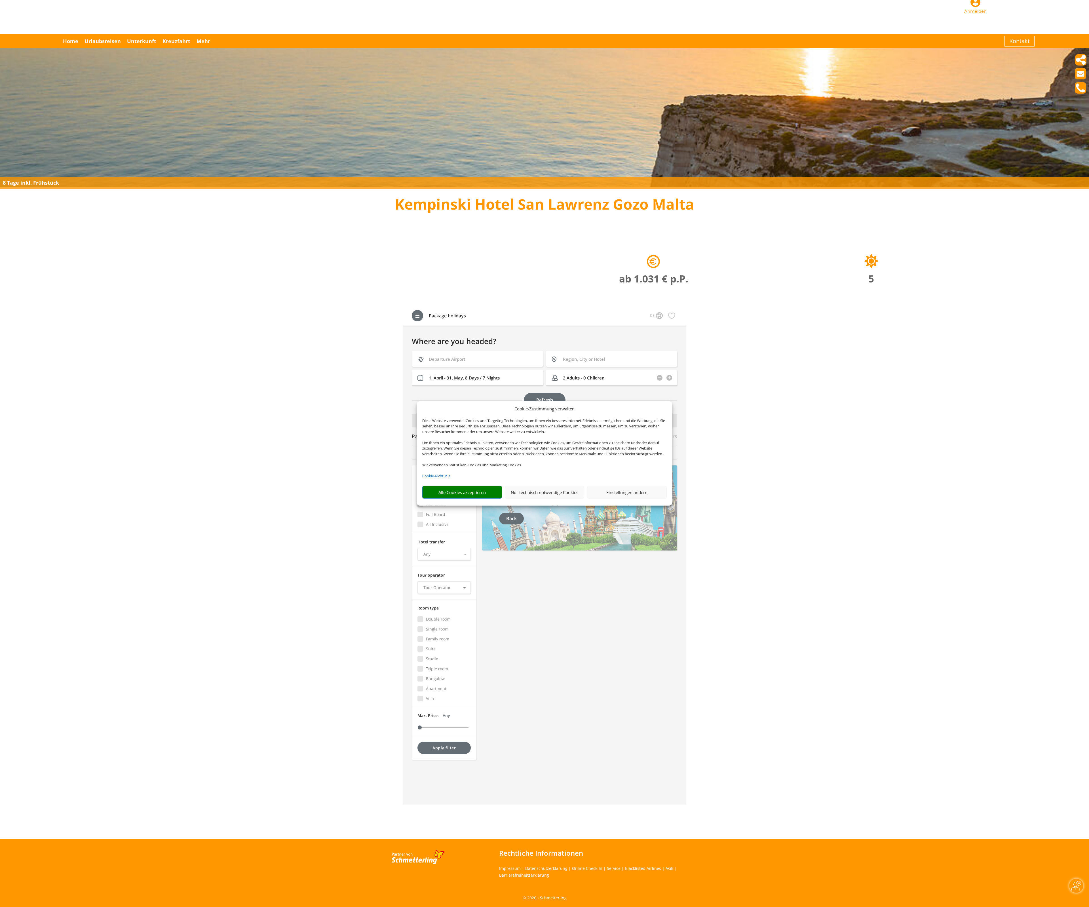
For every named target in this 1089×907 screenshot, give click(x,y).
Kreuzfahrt (176, 41)
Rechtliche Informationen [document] (541, 853)
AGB (670, 868)
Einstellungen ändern (626, 492)
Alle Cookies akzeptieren (462, 492)
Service (614, 868)
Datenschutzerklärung (546, 868)
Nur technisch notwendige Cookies (544, 492)
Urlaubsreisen (103, 41)
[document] (544, 205)
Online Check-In (587, 868)
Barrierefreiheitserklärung (524, 875)
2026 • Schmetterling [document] (546, 897)
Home (70, 41)
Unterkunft (141, 41)
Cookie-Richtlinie (436, 475)
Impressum (510, 868)
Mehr (203, 41)
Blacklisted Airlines (643, 868)
